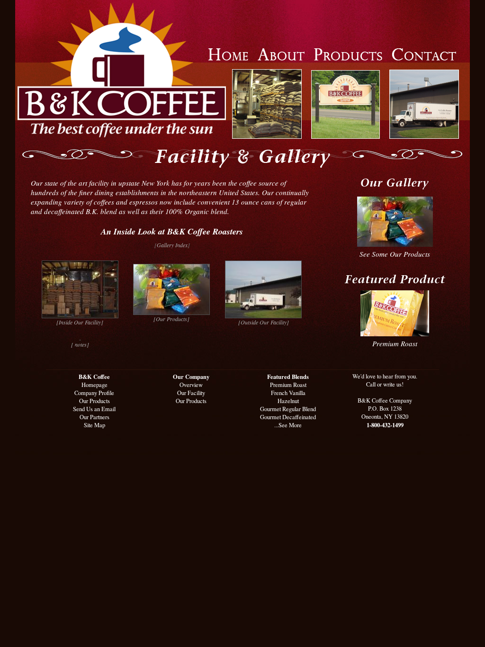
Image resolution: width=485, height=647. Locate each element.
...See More (288, 425)
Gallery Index (172, 245)
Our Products (94, 401)
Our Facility (191, 393)
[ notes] (80, 344)
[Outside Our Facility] (263, 322)
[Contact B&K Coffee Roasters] (424, 58)
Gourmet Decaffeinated (288, 417)
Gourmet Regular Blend (288, 409)
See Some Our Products (394, 254)
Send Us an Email (94, 409)
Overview (191, 385)
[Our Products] (171, 319)
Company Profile (94, 393)
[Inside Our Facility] (79, 322)
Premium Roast (394, 343)
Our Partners (94, 417)
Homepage (94, 385)
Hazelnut (288, 401)
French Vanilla (288, 393)
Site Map (94, 425)
